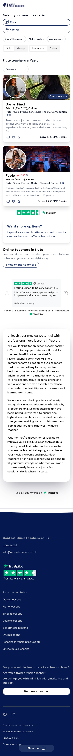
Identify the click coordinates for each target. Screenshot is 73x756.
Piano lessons (11, 606)
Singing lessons (12, 613)
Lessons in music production (21, 642)
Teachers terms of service (18, 731)
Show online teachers (21, 264)
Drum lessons (11, 635)
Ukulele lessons (12, 621)
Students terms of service (18, 725)
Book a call (10, 545)
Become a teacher (36, 691)
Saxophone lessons (15, 628)
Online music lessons (16, 649)
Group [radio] (21, 48)
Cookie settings (12, 744)
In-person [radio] (38, 48)
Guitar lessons (12, 599)
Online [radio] (53, 48)
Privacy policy (11, 737)
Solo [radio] (9, 48)
